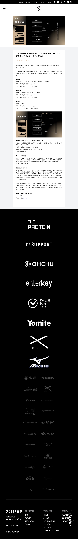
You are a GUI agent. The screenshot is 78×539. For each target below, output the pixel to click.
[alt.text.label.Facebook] (55, 2)
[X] (58, 2)
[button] (4, 9)
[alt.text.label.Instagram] (61, 2)
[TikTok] (68, 2)
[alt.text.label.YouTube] (64, 2)
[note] (71, 2)
